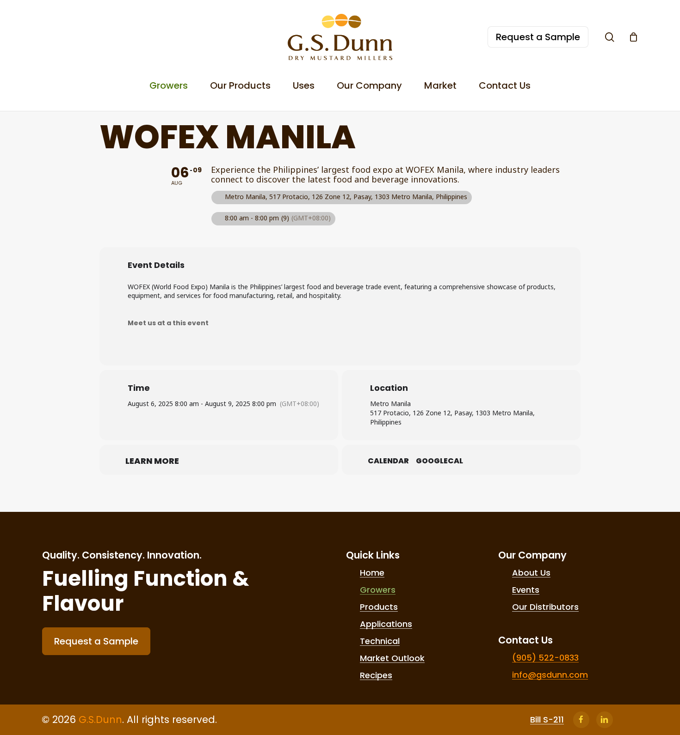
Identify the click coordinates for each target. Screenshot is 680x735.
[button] (96, 641)
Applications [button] (386, 624)
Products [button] (379, 607)
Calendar (388, 461)
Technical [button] (380, 641)
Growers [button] (378, 590)
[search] (609, 37)
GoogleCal (439, 461)
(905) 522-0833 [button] (545, 657)
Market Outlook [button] (392, 658)
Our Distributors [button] (545, 607)
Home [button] (372, 572)
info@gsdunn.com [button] (550, 675)
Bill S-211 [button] (547, 719)
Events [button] (525, 590)
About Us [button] (531, 572)
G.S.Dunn (100, 719)
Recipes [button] (376, 675)
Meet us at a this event (168, 323)
